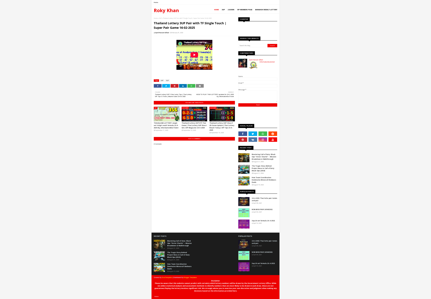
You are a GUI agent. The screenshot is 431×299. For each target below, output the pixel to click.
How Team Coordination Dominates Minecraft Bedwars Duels (264, 180)
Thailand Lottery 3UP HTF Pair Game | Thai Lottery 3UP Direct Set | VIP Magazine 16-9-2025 (194, 125)
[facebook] (242, 133)
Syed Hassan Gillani (162, 33)
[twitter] (252, 133)
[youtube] (272, 139)
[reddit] (272, 133)
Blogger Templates (190, 277)
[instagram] (262, 139)
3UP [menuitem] (223, 10)
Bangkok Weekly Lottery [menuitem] (266, 10)
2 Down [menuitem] (231, 10)
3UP (160, 18)
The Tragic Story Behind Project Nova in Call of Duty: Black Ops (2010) (263, 168)
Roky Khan (166, 10)
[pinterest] (242, 139)
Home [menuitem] (216, 10)
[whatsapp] (262, 133)
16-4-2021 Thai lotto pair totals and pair (264, 199)
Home (156, 2)
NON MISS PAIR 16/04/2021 (262, 209)
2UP (162, 80)
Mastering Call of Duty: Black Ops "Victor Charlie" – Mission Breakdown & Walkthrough (264, 156)
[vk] (252, 139)
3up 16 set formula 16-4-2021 (263, 221)
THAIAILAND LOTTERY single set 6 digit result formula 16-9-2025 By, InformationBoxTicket (166, 125)
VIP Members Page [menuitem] (244, 10)
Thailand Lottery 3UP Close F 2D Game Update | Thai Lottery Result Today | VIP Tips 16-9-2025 (221, 126)
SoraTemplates (167, 277)
